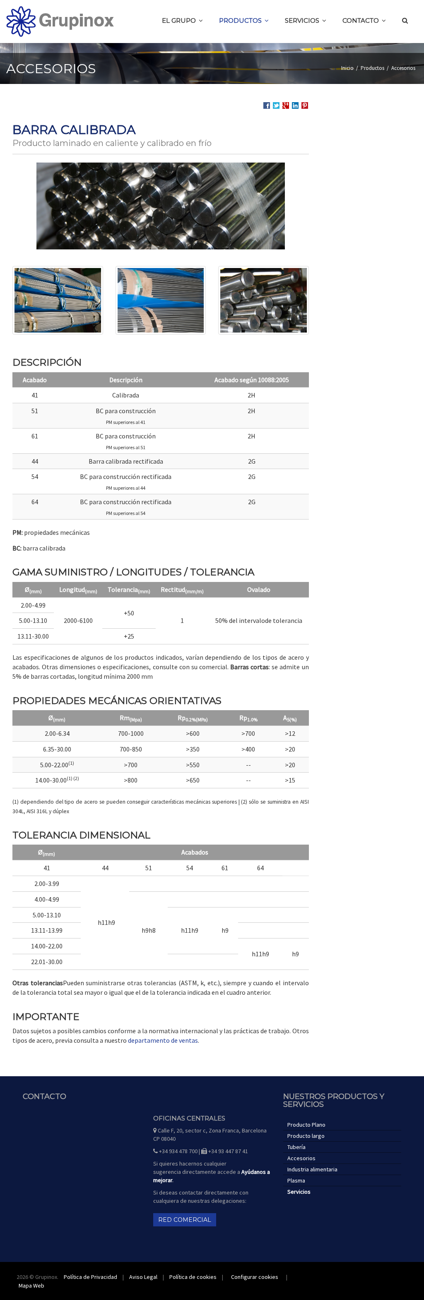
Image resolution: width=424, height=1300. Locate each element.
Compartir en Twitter (276, 105)
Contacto (360, 20)
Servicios (302, 20)
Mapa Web (31, 1285)
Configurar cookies (254, 1277)
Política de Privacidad (90, 1277)
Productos (240, 20)
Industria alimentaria (312, 1169)
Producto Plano (306, 1124)
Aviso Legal (143, 1277)
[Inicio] (60, 21)
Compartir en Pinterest (304, 105)
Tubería (296, 1147)
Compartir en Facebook (266, 105)
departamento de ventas (163, 1040)
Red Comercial (184, 1219)
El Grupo (179, 20)
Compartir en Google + (285, 105)
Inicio (347, 68)
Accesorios (403, 68)
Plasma (296, 1180)
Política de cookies (193, 1277)
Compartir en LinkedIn (295, 106)
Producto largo (306, 1136)
